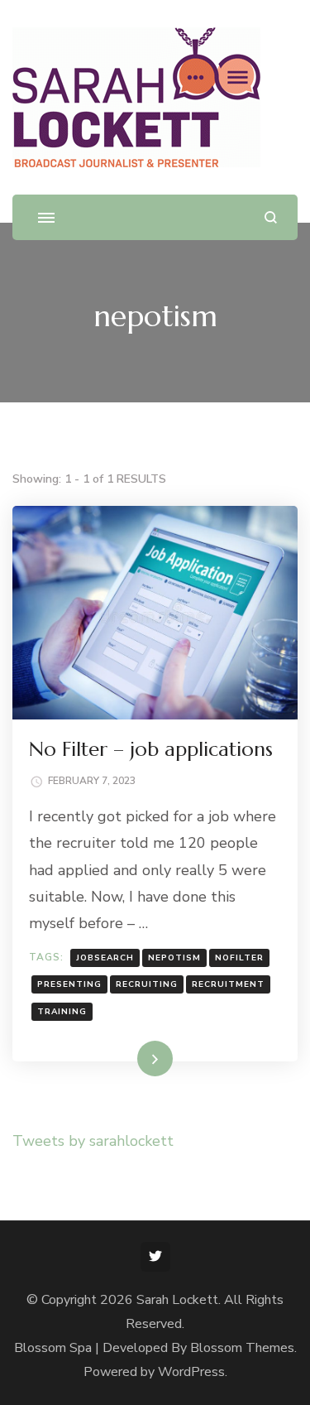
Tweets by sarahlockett (93, 1141)
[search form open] (270, 217)
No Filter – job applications (151, 749)
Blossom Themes (242, 1348)
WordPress (191, 1372)
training (62, 1012)
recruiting (147, 984)
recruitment (228, 984)
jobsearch (105, 958)
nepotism (174, 958)
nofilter (239, 958)
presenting (69, 984)
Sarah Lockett (177, 1300)
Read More (129, 1058)
